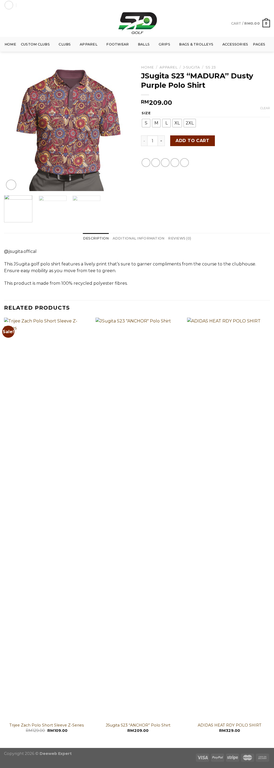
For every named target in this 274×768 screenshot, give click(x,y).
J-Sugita (191, 67)
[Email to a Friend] (165, 162)
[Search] (21, 5)
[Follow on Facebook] (252, 5)
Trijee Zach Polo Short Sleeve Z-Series (46, 725)
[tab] (96, 238)
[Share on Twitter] (155, 162)
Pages (259, 44)
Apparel (88, 44)
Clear (265, 108)
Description (96, 238)
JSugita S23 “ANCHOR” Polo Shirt (138, 725)
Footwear (117, 44)
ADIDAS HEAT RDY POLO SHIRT (229, 725)
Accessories (235, 44)
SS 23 (211, 67)
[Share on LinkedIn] (184, 162)
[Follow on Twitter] (262, 5)
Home (10, 44)
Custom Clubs (35, 44)
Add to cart (192, 140)
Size (146, 113)
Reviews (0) (179, 238)
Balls (144, 44)
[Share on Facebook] (146, 162)
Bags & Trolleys (196, 44)
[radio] (146, 123)
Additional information (139, 238)
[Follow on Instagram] (257, 5)
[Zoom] (11, 185)
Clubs (65, 44)
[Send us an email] (267, 5)
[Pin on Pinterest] (174, 162)
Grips (164, 44)
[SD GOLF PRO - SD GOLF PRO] (137, 23)
